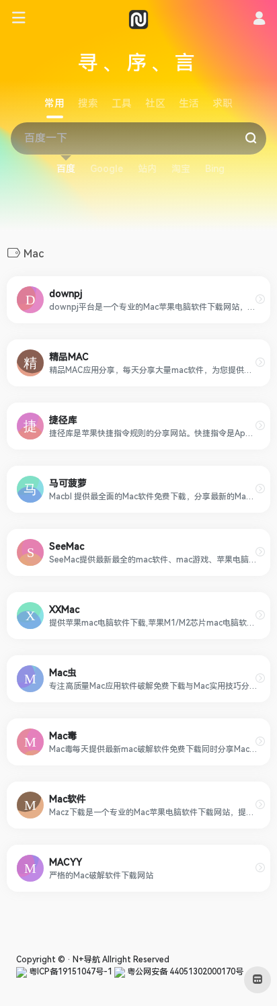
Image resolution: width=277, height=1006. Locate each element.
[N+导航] (138, 19)
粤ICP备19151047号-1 (69, 971)
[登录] (259, 20)
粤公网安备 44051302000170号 (184, 971)
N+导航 (86, 959)
